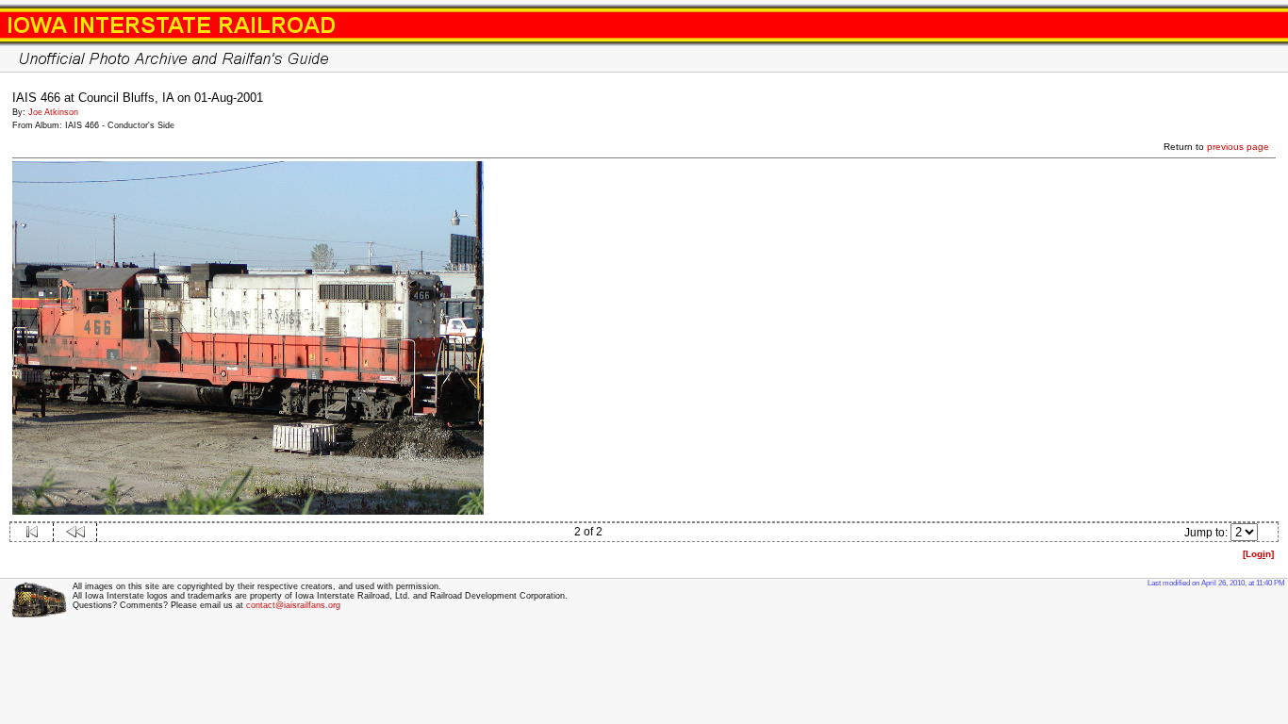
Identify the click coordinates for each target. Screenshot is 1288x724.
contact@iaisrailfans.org (293, 605)
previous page (1238, 146)
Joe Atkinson (53, 112)
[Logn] (1258, 554)
